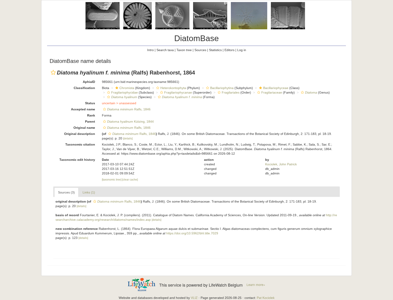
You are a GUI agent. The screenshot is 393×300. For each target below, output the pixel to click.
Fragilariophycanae (178, 92)
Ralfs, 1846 (129, 109)
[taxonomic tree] (112, 179)
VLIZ (194, 298)
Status (90, 103)
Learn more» (256, 285)
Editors (229, 50)
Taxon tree (184, 50)
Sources (200, 50)
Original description (79, 134)
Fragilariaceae (271, 92)
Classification (84, 88)
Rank (91, 115)
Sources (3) (66, 192)
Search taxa (165, 50)
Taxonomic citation (80, 144)
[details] (128, 138)
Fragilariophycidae (124, 92)
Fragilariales (230, 92)
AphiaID (89, 82)
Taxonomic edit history (77, 159)
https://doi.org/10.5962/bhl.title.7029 (192, 233)
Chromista (126, 88)
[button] (53, 72)
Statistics (215, 50)
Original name (84, 127)
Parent (90, 121)
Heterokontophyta (173, 88)
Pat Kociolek (266, 298)
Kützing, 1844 (130, 121)
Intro (150, 50)
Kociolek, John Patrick (281, 164)
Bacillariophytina (222, 88)
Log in (241, 50)
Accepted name (83, 109)
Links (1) (89, 192)
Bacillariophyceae (275, 88)
